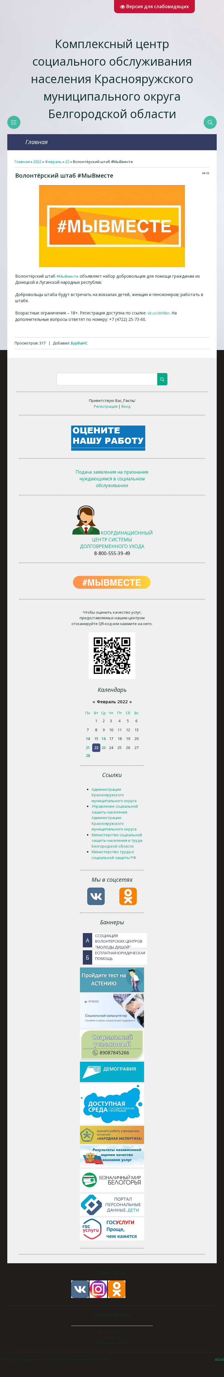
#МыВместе (67, 276)
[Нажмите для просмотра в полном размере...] (112, 265)
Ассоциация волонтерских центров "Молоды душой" (114, 940)
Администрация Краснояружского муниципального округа (114, 795)
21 (88, 747)
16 (104, 738)
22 (67, 161)
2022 (37, 161)
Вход (125, 406)
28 (88, 755)
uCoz (219, 1359)
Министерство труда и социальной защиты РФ (114, 854)
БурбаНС (79, 343)
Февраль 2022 (112, 701)
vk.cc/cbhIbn (158, 313)
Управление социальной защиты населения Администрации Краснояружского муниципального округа (115, 818)
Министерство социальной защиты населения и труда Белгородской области (117, 840)
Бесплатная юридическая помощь (115, 955)
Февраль (53, 161)
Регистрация (106, 406)
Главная (36, 142)
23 (104, 747)
